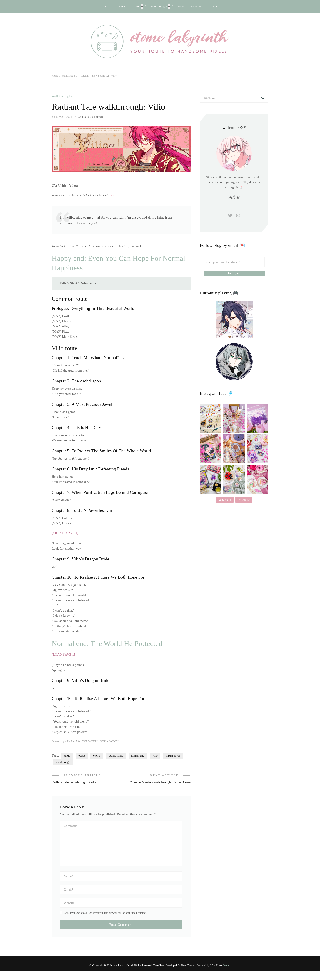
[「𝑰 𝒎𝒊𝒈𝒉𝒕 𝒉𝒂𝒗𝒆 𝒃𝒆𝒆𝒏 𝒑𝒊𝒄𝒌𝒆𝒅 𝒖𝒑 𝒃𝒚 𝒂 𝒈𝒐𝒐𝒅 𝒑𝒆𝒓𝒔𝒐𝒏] (257, 418)
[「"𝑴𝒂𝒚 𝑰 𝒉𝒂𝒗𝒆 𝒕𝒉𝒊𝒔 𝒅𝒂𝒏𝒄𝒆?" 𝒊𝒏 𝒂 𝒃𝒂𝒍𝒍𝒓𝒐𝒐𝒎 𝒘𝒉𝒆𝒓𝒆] (257, 448)
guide (67, 755)
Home (122, 6)
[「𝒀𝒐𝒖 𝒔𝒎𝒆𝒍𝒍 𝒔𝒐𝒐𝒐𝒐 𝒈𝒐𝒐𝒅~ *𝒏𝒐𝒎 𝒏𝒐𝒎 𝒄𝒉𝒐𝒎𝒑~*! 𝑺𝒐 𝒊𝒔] (210, 418)
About (137, 6)
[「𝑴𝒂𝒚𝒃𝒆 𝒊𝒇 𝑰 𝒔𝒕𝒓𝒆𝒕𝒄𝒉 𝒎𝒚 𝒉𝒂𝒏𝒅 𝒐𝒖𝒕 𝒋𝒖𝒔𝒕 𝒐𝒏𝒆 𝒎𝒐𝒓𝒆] (210, 448)
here (113, 195)
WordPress (216, 965)
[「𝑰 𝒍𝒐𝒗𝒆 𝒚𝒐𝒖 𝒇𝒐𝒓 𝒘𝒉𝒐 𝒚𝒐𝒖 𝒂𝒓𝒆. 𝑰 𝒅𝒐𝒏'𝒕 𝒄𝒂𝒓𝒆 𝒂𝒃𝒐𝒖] (234, 448)
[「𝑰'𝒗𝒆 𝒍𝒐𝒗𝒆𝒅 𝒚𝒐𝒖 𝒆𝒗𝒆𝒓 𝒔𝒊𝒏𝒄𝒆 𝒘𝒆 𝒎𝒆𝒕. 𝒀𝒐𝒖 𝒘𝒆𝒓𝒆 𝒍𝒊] (210, 479)
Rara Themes (188, 965)
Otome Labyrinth (119, 965)
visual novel (173, 755)
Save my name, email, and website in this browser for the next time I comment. (106, 912)
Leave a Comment (93, 117)
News (181, 6)
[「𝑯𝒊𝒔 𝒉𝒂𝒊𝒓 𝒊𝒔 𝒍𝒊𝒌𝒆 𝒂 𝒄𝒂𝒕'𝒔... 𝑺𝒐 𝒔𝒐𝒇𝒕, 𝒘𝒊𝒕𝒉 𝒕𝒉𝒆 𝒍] (234, 479)
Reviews (196, 6)
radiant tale (137, 755)
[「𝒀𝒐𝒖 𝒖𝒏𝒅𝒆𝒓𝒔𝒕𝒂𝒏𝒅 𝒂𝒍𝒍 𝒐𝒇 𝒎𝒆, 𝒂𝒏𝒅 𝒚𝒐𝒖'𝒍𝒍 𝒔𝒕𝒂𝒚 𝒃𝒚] (234, 418)
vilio (155, 755)
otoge (81, 755)
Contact (214, 6)
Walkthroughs (159, 6)
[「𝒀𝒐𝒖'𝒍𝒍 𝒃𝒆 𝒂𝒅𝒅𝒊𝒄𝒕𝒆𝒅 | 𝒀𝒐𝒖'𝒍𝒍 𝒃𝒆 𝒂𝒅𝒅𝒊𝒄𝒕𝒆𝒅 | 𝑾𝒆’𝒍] (257, 479)
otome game (116, 755)
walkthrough (62, 762)
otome (96, 755)
